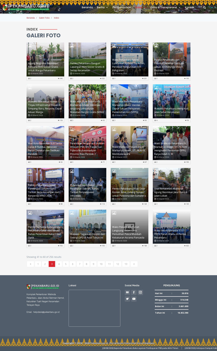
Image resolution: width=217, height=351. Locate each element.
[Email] (127, 292)
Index (56, 17)
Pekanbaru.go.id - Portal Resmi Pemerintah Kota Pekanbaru (122, 343)
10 (101, 264)
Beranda (87, 7)
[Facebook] (134, 292)
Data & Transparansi (164, 7)
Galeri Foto (44, 17)
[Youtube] (134, 299)
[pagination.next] (134, 264)
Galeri (139, 7)
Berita (101, 7)
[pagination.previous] (30, 264)
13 (126, 264)
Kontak (189, 7)
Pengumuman (121, 7)
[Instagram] (140, 292)
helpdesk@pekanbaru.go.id (46, 312)
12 (117, 264)
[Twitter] (127, 299)
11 (109, 264)
